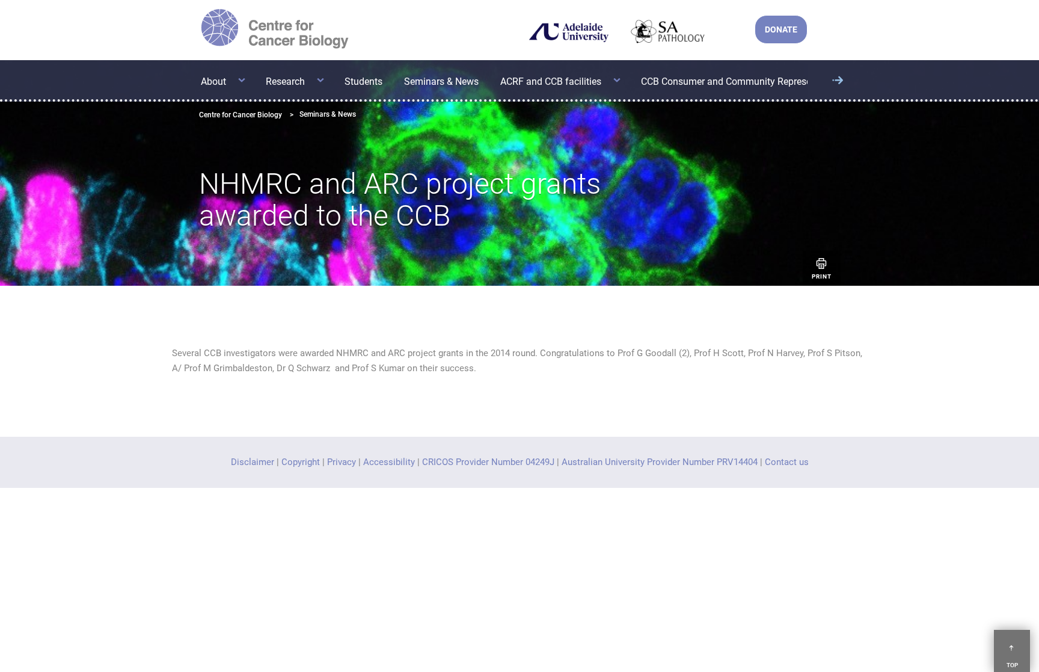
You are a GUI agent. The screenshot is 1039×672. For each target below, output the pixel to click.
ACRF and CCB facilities (550, 81)
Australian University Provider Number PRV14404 (660, 462)
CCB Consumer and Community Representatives (743, 81)
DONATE (781, 29)
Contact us (787, 462)
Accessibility (389, 462)
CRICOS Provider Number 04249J (488, 462)
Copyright (300, 462)
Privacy (341, 462)
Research (285, 81)
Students (363, 81)
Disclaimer (252, 462)
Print (822, 276)
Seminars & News (441, 81)
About (213, 81)
